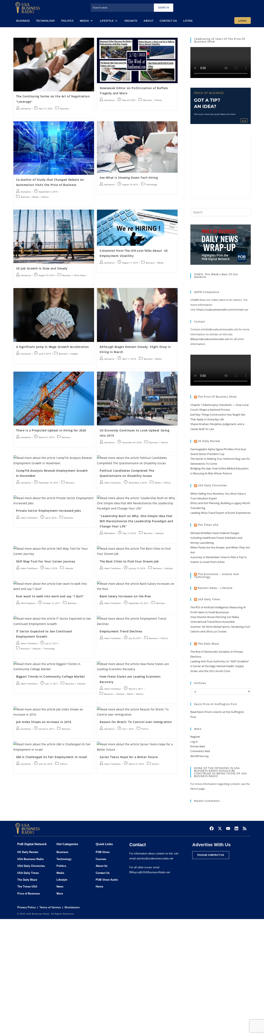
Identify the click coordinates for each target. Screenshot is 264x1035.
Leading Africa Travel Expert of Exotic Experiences (220, 513)
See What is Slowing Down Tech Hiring (129, 178)
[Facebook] (211, 828)
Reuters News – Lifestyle (215, 588)
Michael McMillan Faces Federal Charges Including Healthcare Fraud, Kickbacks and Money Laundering (216, 538)
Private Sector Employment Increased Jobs (48, 511)
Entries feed (197, 746)
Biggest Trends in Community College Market (50, 676)
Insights (74, 353)
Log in (194, 741)
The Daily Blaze (208, 643)
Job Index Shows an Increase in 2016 (43, 722)
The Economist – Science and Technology (216, 575)
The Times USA (208, 525)
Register (195, 736)
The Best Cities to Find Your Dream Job (129, 561)
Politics (158, 100)
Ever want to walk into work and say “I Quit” (50, 596)
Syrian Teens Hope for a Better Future (129, 757)
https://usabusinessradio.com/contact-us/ (222, 309)
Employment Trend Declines (121, 631)
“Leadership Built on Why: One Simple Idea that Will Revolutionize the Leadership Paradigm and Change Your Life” (136, 521)
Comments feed (200, 751)
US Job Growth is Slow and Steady (42, 268)
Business (64, 108)
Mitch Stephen (28, 603)
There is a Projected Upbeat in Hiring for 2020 (51, 430)
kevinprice (26, 108)
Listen (242, 20)
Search (163, 7)
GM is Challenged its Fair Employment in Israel (51, 757)
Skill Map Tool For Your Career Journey (45, 561)
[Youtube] (228, 828)
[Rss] (244, 828)
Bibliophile (109, 533)
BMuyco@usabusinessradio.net (209, 339)
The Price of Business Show (217, 396)
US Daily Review (209, 441)
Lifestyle (159, 533)
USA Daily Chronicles (212, 485)
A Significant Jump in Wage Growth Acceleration (52, 347)
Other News (80, 275)
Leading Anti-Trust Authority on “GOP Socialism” (219, 661)
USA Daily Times (209, 599)
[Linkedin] (236, 828)
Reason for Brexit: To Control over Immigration (136, 722)
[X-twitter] (220, 828)
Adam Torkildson (112, 482)
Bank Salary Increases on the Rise (125, 596)
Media (35, 196)
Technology (151, 184)
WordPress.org (199, 756)
